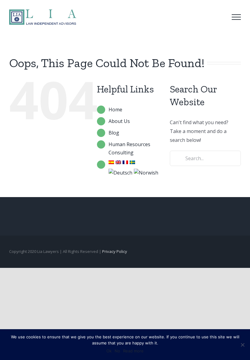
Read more (133, 350)
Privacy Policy (114, 251)
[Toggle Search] (219, 17)
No (117, 350)
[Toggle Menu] (236, 17)
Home (115, 109)
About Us (119, 121)
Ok (109, 350)
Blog (114, 132)
